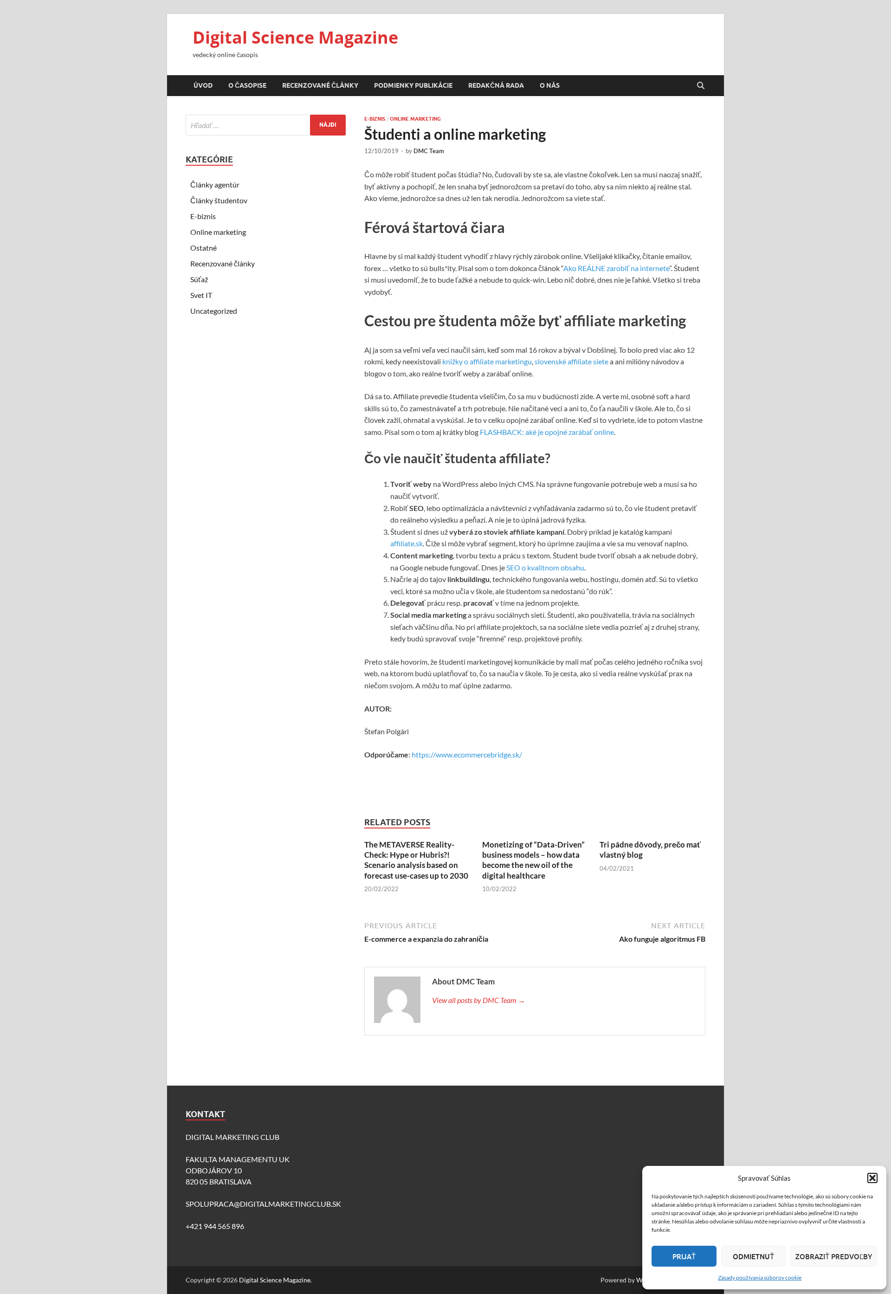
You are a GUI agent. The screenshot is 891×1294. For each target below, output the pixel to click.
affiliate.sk (406, 543)
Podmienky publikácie (413, 85)
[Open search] (701, 86)
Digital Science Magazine (295, 37)
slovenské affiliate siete (571, 361)
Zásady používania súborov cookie (759, 1277)
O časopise (247, 85)
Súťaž (199, 279)
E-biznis (374, 119)
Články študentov (218, 200)
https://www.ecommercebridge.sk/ (467, 754)
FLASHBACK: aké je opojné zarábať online (547, 431)
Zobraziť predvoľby (833, 1256)
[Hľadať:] (266, 125)
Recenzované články (320, 85)
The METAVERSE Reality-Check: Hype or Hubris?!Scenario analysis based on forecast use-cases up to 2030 (416, 860)
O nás (550, 85)
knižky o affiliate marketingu (487, 361)
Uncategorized (213, 310)
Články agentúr (214, 184)
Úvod (203, 85)
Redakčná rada (496, 85)
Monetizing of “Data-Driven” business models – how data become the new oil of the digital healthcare (533, 860)
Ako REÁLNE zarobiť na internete (616, 268)
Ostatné (203, 247)
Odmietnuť (753, 1256)
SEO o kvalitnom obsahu (545, 567)
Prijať (684, 1256)
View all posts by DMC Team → (478, 1000)
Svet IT (201, 295)
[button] (872, 1178)
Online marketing (415, 119)
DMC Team (428, 151)
